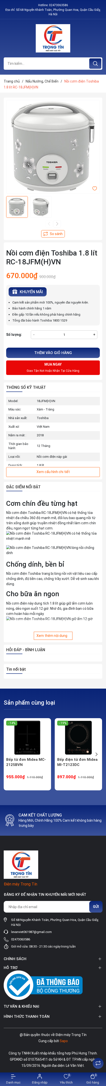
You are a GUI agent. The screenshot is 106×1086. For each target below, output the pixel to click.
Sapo (64, 1041)
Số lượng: (14, 335)
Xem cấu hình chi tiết (53, 472)
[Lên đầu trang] (98, 1051)
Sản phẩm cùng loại (29, 702)
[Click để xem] (53, 146)
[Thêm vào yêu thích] (94, 188)
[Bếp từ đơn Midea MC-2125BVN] (27, 738)
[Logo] (53, 38)
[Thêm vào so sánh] (53, 234)
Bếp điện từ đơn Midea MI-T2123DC (77, 762)
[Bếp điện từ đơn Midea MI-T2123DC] (78, 738)
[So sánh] (98, 1063)
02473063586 (58, 5)
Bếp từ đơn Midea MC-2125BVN (26, 762)
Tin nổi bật (16, 669)
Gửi (96, 907)
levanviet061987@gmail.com (31, 932)
